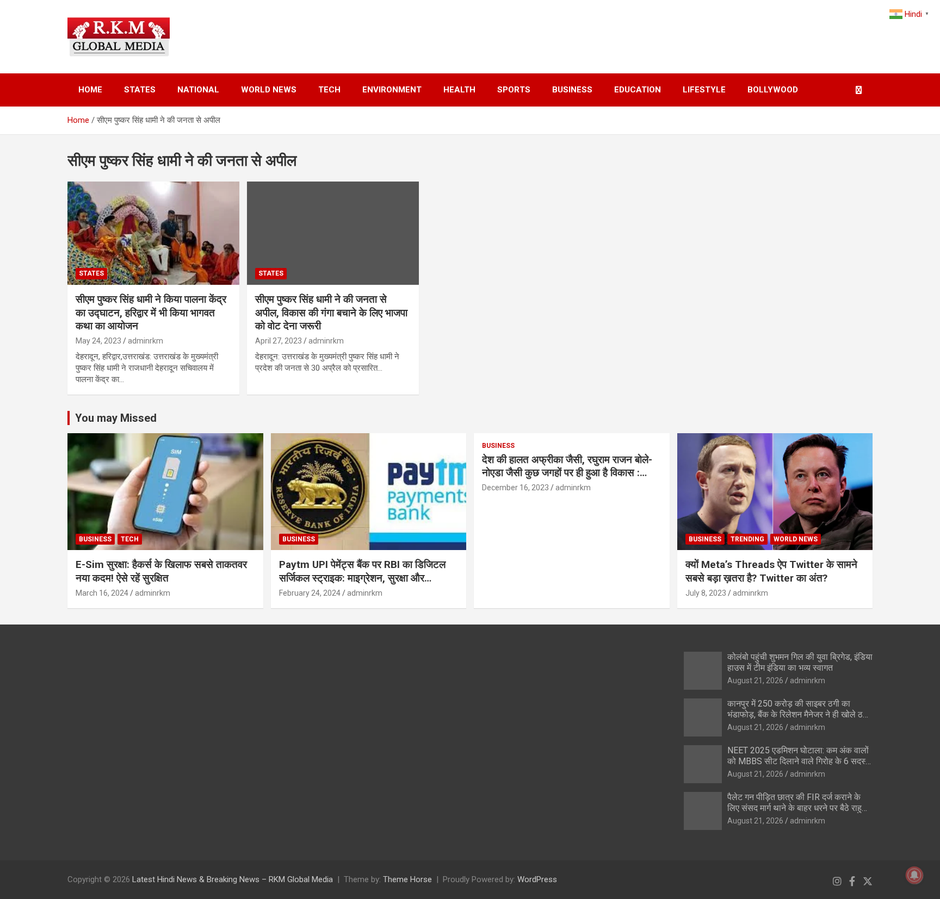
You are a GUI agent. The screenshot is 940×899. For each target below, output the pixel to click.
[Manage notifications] (914, 875)
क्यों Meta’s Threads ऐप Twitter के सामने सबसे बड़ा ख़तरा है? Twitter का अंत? (771, 571)
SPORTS (513, 90)
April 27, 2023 (278, 340)
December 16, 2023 (515, 487)
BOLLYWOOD (772, 90)
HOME (90, 90)
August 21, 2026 (755, 680)
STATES (140, 90)
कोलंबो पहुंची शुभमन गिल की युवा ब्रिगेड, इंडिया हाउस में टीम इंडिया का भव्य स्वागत (800, 662)
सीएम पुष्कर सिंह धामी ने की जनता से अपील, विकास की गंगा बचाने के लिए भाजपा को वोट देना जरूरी (331, 312)
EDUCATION (637, 90)
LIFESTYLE (704, 90)
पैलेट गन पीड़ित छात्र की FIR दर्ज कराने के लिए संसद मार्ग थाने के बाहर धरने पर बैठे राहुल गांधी (797, 807)
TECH (329, 90)
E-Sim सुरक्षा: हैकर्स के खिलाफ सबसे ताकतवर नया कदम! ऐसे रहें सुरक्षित (161, 571)
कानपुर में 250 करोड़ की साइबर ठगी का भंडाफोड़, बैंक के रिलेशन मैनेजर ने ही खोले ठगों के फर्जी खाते (798, 713)
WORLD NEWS (268, 90)
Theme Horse (407, 879)
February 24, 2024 (310, 593)
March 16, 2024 (102, 593)
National (198, 90)
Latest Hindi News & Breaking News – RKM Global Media (232, 879)
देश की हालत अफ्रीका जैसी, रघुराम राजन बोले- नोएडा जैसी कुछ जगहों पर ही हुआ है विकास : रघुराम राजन (567, 472)
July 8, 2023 (705, 593)
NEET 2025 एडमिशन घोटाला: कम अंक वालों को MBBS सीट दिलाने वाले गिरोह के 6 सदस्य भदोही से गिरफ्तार (798, 760)
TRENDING (747, 539)
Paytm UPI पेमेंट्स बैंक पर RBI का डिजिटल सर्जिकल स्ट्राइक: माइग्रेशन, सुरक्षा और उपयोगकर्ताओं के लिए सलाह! (362, 577)
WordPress (537, 879)
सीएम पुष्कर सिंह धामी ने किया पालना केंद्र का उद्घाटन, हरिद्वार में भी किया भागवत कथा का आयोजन (151, 312)
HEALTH (459, 90)
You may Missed (116, 417)
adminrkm (145, 340)
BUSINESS (572, 90)
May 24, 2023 (98, 340)
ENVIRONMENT (392, 90)
